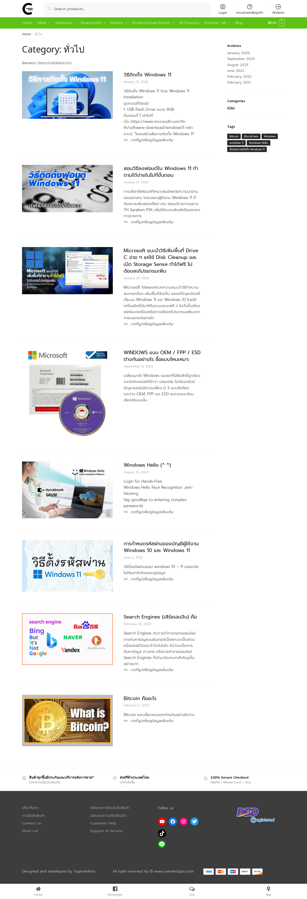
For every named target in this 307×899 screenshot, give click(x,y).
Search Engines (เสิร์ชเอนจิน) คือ (160, 617)
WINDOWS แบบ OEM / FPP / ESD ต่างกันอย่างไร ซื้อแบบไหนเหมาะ (162, 356)
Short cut (30, 831)
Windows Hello (258, 143)
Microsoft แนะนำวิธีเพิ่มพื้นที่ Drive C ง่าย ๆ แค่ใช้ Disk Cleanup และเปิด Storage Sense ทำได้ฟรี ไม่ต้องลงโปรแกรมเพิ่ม (161, 261)
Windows (270, 136)
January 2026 (238, 53)
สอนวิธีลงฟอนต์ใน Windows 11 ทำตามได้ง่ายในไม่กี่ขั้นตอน (161, 172)
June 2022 (235, 70)
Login (223, 12)
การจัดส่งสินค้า (33, 815)
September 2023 (241, 58)
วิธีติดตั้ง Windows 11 (147, 74)
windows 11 (236, 143)
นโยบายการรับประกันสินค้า (109, 808)
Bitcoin (233, 136)
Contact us (31, 823)
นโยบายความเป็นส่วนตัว (108, 815)
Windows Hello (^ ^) (147, 465)
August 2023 (237, 64)
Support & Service (106, 831)
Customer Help (103, 823)
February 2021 (239, 82)
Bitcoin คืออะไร (140, 698)
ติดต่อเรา (278, 12)
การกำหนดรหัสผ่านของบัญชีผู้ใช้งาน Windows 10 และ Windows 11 (161, 547)
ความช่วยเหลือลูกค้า (249, 12)
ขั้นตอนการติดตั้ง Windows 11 (247, 149)
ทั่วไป (231, 108)
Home (26, 34)
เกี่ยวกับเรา (30, 808)
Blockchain (251, 136)
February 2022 (239, 76)
